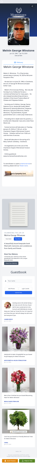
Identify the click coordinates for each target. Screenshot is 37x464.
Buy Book (18, 239)
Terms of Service (23, 456)
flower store (24, 166)
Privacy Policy (13, 456)
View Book (8, 239)
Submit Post (18, 292)
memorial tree (25, 164)
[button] (18, 339)
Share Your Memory (11, 263)
